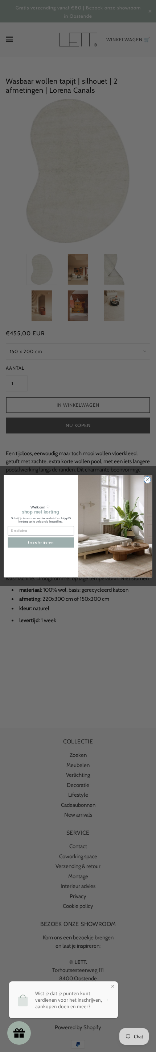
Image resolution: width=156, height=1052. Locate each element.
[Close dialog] (147, 479)
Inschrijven (41, 542)
